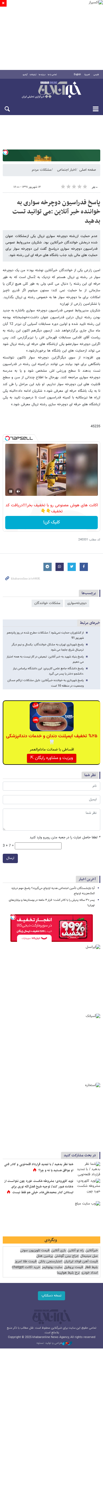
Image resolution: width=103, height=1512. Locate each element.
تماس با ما (52, 74)
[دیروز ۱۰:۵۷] (88, 1187)
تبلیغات (33, 74)
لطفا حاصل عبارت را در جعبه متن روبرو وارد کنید (65, 837)
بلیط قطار (91, 1267)
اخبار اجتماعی (66, 170)
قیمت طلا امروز (26, 1261)
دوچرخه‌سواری (77, 603)
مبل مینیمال (89, 1256)
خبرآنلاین (51, 90)
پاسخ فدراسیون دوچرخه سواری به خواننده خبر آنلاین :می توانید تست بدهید (56, 212)
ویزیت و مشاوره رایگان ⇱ (51, 758)
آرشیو (25, 74)
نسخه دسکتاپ (51, 1295)
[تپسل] (5, 152)
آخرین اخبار (87, 879)
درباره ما (42, 74)
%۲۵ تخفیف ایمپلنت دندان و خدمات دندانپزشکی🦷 (51, 739)
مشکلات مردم (41, 170)
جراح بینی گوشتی (66, 1256)
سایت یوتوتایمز (52, 1267)
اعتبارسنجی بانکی (50, 1261)
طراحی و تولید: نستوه (49, 1343)
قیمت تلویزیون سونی (34, 1250)
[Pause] (10, 491)
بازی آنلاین (58, 1250)
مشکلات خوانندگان (47, 603)
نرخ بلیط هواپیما (68, 1273)
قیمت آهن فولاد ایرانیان (81, 1261)
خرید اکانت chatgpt (26, 1267)
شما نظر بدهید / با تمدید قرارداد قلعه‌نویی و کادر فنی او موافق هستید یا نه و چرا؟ (38, 1167)
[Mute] (18, 491)
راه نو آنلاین (76, 1250)
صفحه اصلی (87, 170)
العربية (87, 74)
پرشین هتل (44, 1256)
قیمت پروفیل (73, 1267)
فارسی (96, 74)
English (77, 74)
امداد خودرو (89, 1273)
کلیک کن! (51, 522)
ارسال (10, 858)
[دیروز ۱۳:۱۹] (88, 1170)
